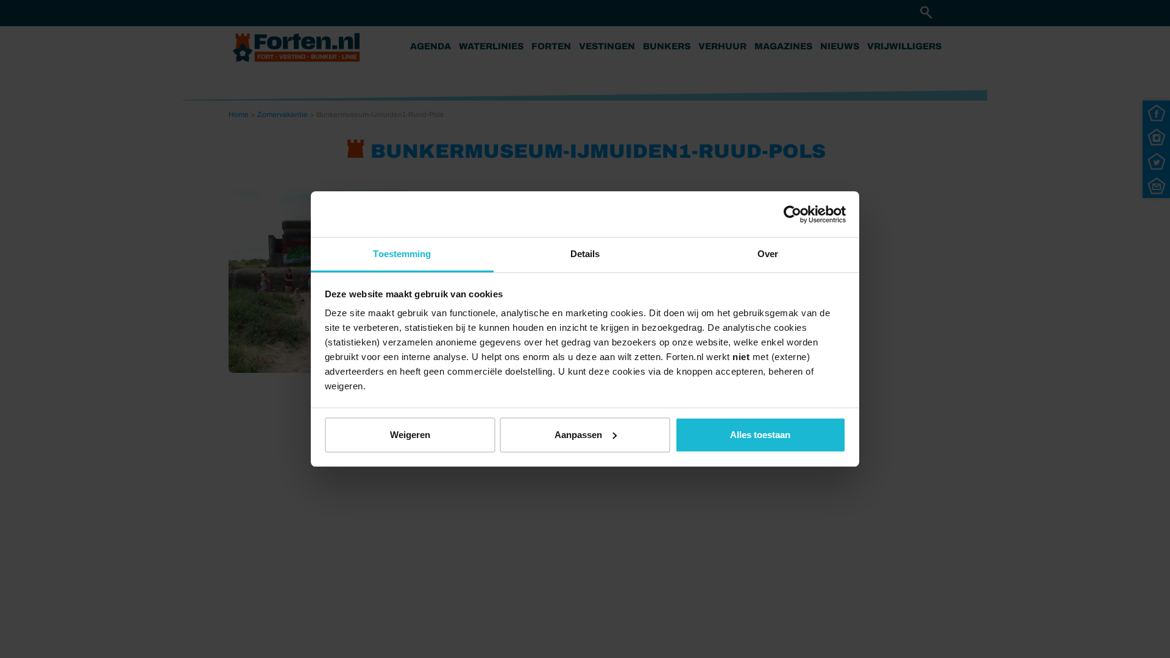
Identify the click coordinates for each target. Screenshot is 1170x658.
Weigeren (410, 435)
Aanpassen (578, 435)
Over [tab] (767, 254)
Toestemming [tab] (402, 254)
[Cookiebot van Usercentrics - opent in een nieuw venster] (792, 214)
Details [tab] (585, 254)
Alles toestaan (760, 435)
